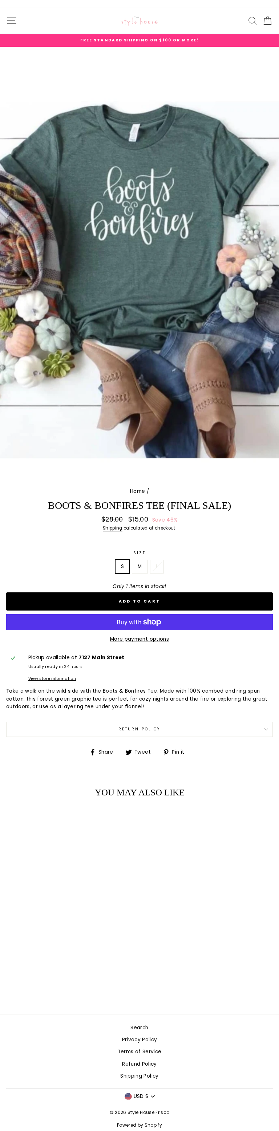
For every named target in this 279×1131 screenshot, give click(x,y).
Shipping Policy (139, 1076)
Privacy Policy (139, 1039)
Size (139, 553)
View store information (52, 678)
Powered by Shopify (139, 1125)
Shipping (112, 528)
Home (137, 491)
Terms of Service (139, 1051)
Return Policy (139, 729)
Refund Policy (139, 1064)
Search (139, 1027)
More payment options (139, 639)
